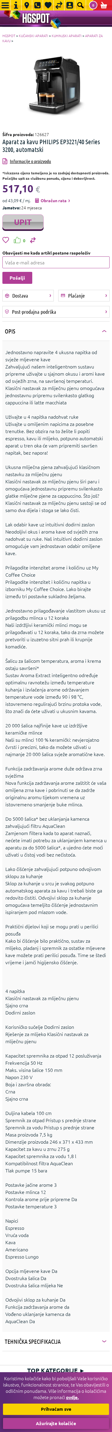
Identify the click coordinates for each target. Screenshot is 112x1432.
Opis (10, 331)
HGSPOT (8, 35)
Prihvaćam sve (56, 1409)
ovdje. (72, 1397)
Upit (23, 222)
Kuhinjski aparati (67, 35)
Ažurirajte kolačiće (56, 1423)
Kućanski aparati (33, 35)
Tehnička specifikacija (33, 1341)
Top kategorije (56, 1370)
